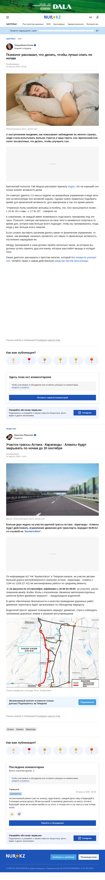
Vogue (71, 186)
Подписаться (87, 702)
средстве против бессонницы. (71, 261)
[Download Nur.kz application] (52, 6)
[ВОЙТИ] (97, 17)
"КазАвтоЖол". (33, 531)
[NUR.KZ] (52, 17)
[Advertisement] (52, 164)
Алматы (19, 729)
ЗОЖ (48, 24)
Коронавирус (59, 24)
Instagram (86, 413)
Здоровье (11, 24)
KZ (90, 17)
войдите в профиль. (21, 387)
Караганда (30, 729)
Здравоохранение (76, 24)
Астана (10, 729)
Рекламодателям (89, 857)
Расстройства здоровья (33, 24)
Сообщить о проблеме (63, 857)
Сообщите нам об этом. (49, 340)
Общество (11, 429)
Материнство (92, 24)
